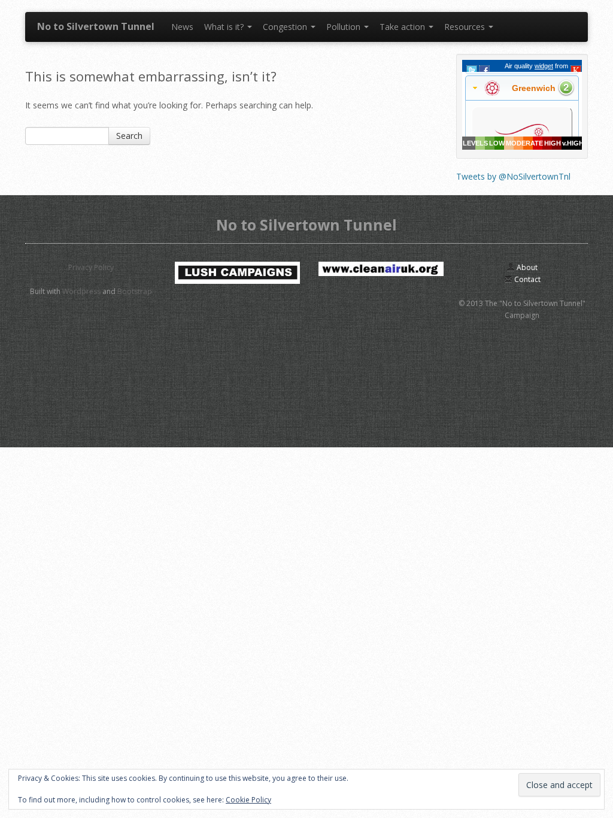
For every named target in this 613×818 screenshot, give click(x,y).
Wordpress (81, 291)
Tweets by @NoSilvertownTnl (513, 176)
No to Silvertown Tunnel (95, 26)
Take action (403, 26)
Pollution (344, 26)
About (526, 267)
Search (129, 135)
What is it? (225, 26)
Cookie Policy (248, 800)
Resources (465, 26)
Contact (526, 279)
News (182, 26)
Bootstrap (134, 291)
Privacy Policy (91, 267)
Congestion (286, 26)
